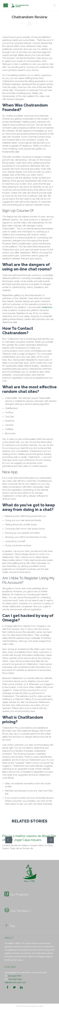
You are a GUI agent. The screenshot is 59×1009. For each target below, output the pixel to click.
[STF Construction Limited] (32, 5)
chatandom (46, 307)
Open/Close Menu (5, 5)
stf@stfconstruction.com (15, 982)
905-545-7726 (14, 976)
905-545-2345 (15, 979)
